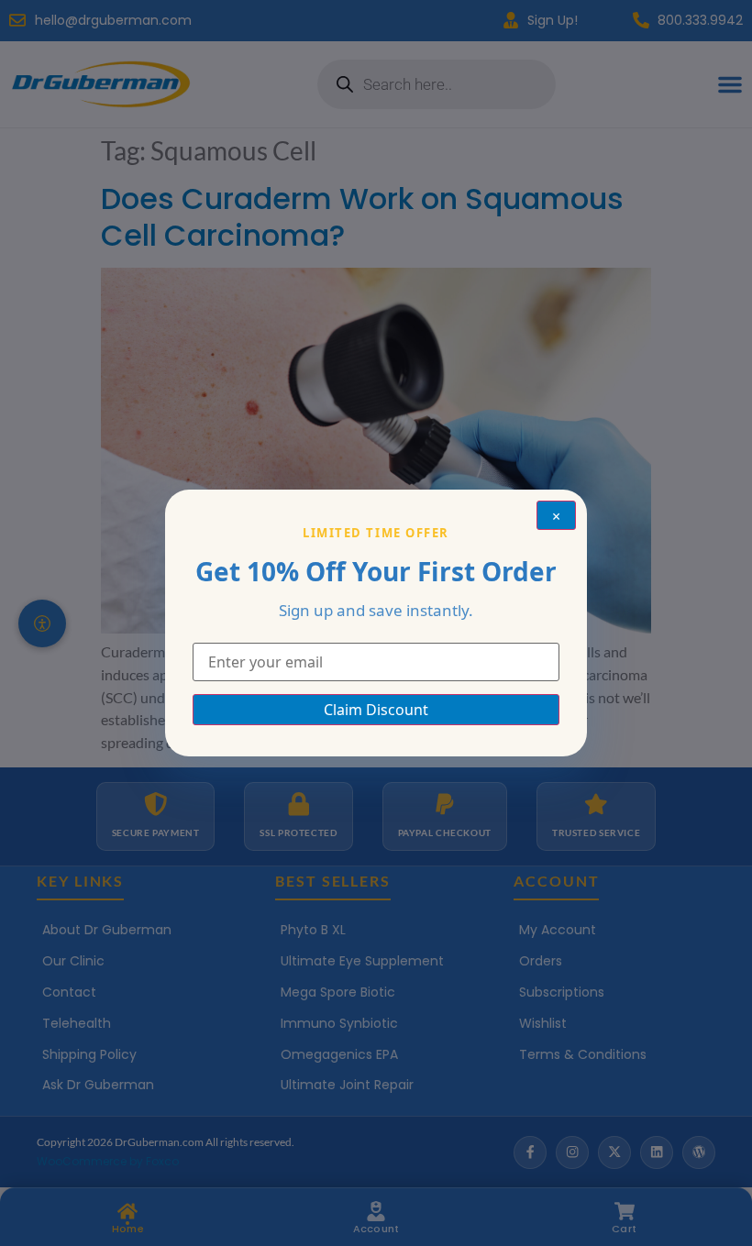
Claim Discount (376, 710)
